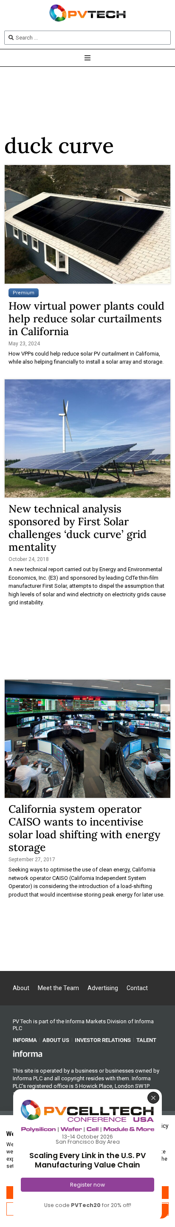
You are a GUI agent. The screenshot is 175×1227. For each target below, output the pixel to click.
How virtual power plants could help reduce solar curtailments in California (86, 318)
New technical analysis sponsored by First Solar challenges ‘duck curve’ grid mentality (77, 528)
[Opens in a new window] (27, 1053)
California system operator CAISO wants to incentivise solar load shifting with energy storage (84, 828)
